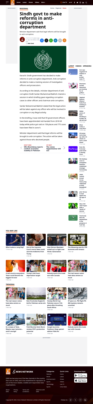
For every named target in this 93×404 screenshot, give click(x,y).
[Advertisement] (12, 36)
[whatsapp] (51, 41)
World (48, 376)
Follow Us (64, 400)
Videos (62, 382)
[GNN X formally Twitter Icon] (77, 2)
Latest (62, 376)
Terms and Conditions (26, 390)
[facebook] (42, 41)
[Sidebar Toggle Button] (7, 2)
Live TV (62, 384)
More (43, 2)
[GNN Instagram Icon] (80, 2)
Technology (49, 384)
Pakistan (49, 374)
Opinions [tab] (87, 66)
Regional (58, 8)
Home (52, 8)
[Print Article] (64, 40)
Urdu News (63, 387)
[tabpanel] (77, 148)
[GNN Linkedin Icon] (83, 2)
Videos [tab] (78, 66)
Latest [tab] (71, 66)
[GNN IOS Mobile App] (80, 380)
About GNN (7, 390)
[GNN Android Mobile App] (80, 375)
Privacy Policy (16, 390)
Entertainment (50, 379)
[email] (60, 41)
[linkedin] (55, 41)
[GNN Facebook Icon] (74, 2)
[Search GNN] (86, 2)
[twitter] (46, 41)
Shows (62, 379)
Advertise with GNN (40, 390)
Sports (48, 382)
